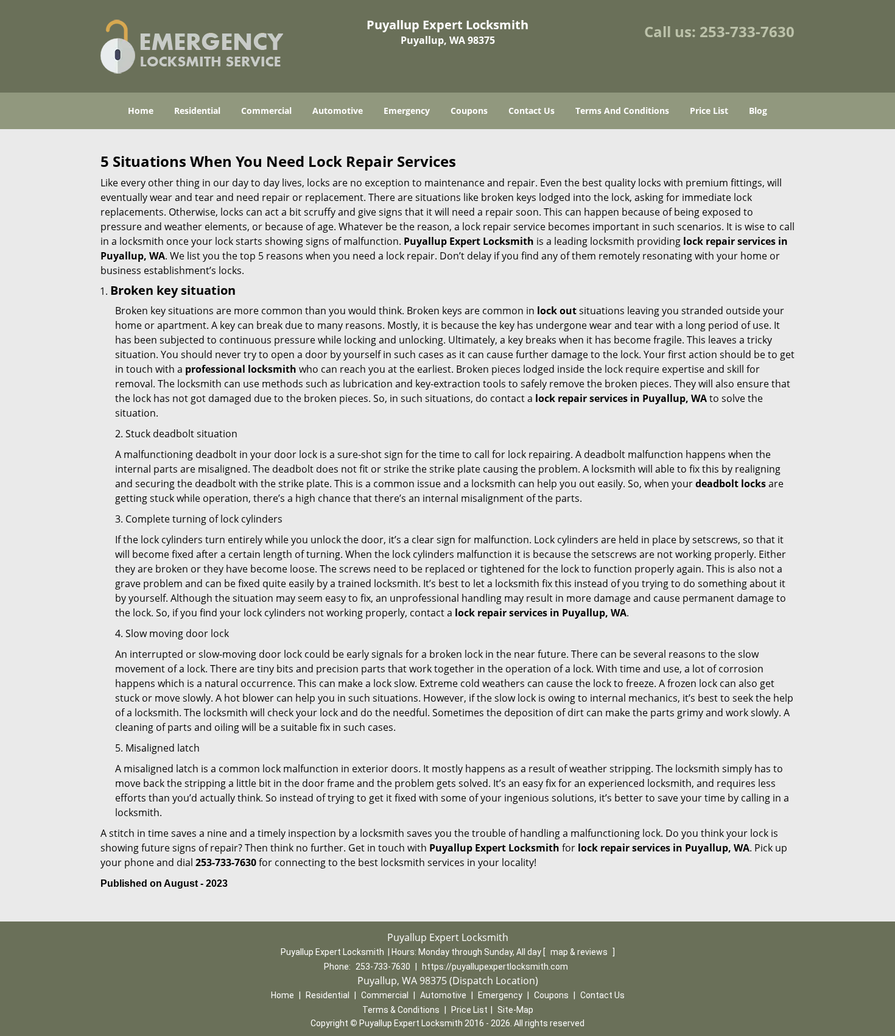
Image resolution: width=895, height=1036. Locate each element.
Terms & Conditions (401, 1010)
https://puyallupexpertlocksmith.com (495, 966)
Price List (709, 110)
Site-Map (515, 1010)
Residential (197, 110)
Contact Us (531, 110)
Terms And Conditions (622, 110)
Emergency (407, 110)
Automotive (337, 110)
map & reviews (579, 952)
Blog (758, 110)
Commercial (266, 110)
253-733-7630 (747, 31)
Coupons (469, 110)
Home (140, 110)
